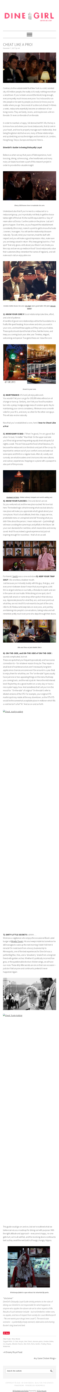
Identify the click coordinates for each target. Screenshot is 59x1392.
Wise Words (16, 1339)
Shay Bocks (29, 1383)
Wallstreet (6, 1346)
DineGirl (29, 14)
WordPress (40, 1385)
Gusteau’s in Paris (12, 497)
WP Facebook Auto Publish (21, 1391)
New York (27, 1344)
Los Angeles (7, 1344)
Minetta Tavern (17, 941)
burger (21, 1341)
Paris (33, 1344)
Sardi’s (15, 576)
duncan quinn (38, 1341)
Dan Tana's (28, 1341)
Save (7, 1333)
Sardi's (37, 1344)
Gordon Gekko (48, 1341)
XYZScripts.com (41, 1391)
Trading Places (46, 1344)
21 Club (28, 306)
